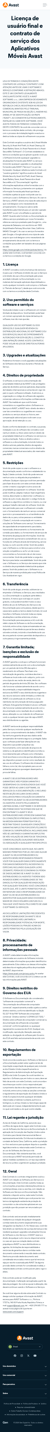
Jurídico (43, 1404)
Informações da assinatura (16, 1414)
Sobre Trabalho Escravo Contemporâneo (26, 1411)
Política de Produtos (30, 1404)
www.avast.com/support (13, 1311)
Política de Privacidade (12, 1404)
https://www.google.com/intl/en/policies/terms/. (23, 250)
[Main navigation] (45, 5)
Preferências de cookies (36, 1414)
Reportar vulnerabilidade (26, 1407)
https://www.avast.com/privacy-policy (19, 973)
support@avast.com (15, 1305)
